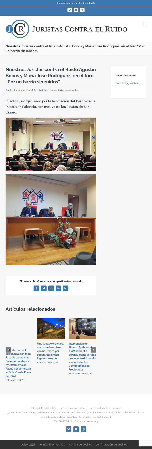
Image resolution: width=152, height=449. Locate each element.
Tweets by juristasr (127, 83)
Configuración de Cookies (111, 444)
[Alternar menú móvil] (144, 24)
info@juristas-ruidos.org (85, 421)
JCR (11, 89)
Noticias (43, 89)
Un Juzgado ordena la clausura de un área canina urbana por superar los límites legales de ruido (50, 351)
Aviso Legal (28, 444)
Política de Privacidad (52, 444)
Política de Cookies (80, 444)
